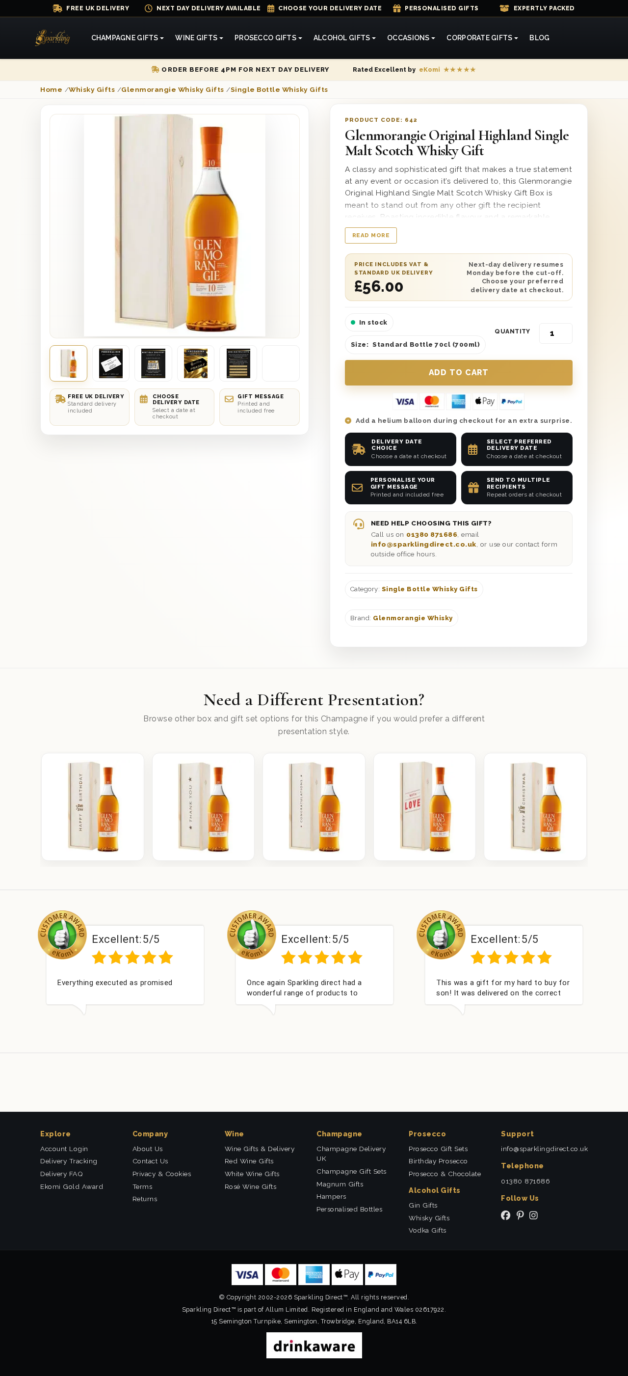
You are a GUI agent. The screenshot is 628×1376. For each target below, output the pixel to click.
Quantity (512, 331)
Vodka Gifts (427, 1230)
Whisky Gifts (429, 1218)
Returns (144, 1199)
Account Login (64, 1149)
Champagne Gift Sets (351, 1171)
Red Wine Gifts (249, 1161)
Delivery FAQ (61, 1174)
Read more (371, 235)
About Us (147, 1149)
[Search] (567, 38)
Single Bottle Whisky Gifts (430, 589)
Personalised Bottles (349, 1209)
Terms (142, 1186)
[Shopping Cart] (577, 38)
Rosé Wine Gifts (251, 1186)
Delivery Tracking (69, 1161)
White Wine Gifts (252, 1174)
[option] (125, 970)
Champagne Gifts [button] (124, 38)
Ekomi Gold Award (71, 1186)
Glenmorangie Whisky (413, 618)
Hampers (331, 1196)
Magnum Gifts (339, 1184)
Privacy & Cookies (161, 1174)
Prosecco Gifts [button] (265, 38)
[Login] (589, 38)
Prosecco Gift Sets (438, 1149)
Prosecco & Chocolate (445, 1174)
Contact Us (150, 1161)
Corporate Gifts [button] (479, 38)
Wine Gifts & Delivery (260, 1149)
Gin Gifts (423, 1205)
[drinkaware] (314, 1344)
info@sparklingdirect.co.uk (423, 544)
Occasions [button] (408, 38)
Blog (539, 38)
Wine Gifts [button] (196, 38)
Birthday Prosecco (438, 1161)
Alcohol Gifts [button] (342, 38)
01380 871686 (431, 534)
